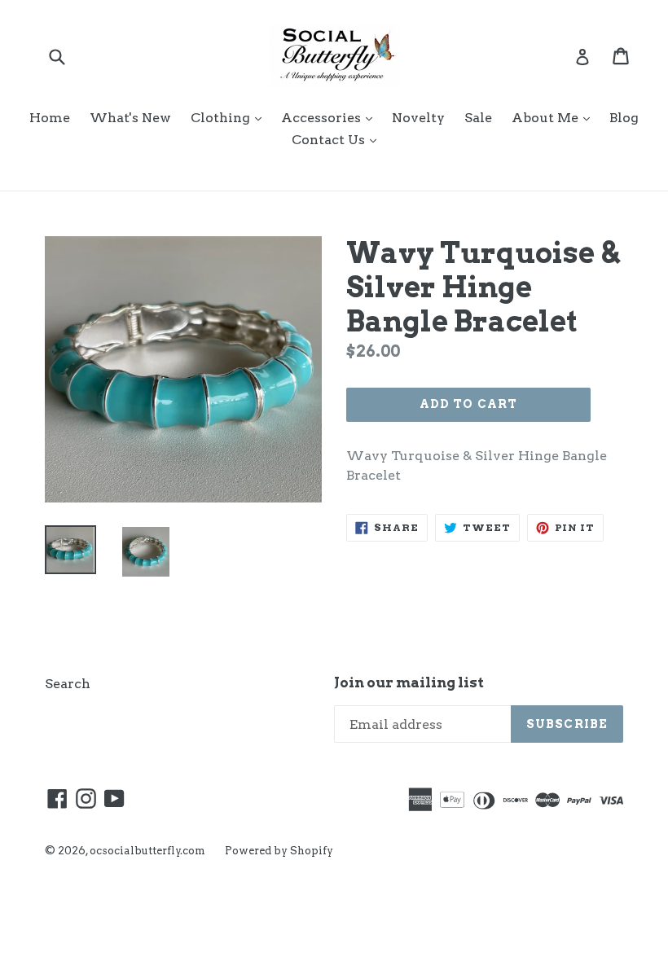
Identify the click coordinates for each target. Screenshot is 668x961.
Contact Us (338, 139)
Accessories (330, 117)
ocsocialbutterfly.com (147, 851)
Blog (624, 117)
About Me (555, 117)
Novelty (418, 117)
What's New (130, 117)
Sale (478, 117)
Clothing (230, 117)
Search (67, 683)
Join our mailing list (409, 682)
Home (49, 117)
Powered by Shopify (279, 851)
